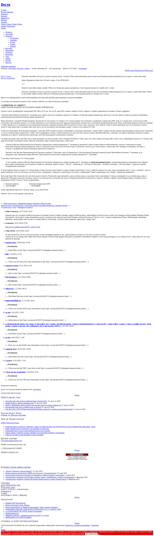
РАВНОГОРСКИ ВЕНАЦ (15, 503)
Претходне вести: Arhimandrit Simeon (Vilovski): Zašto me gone (27, 203)
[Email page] (139, 70)
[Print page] (148, 70)
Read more (93, 534)
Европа (13, 46)
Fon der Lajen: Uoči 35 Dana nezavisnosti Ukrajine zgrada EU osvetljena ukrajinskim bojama (38, 409)
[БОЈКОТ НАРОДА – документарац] (6, 491)
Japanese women (11, 266)
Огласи (8, 61)
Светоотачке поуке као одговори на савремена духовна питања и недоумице (34, 475)
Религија (8, 36)
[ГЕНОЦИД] (10, 485)
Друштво (8, 52)
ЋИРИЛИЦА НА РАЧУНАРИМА (18, 517)
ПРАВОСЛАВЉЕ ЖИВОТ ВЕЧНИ (17, 467)
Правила (4, 14)
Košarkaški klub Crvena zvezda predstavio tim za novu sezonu (27, 431)
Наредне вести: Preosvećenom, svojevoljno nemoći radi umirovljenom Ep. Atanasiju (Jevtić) (34, 205)
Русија (12, 42)
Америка (13, 40)
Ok (87, 534)
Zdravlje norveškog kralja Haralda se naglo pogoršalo (24, 435)
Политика (9, 54)
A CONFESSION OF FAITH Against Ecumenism (23, 511)
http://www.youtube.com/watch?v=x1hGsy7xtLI (22, 227)
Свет (7, 56)
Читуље (8, 63)
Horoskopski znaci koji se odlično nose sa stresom (23, 407)
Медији (4, 20)
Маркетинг (5, 18)
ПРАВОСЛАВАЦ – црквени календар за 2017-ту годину (27, 515)
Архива (4, 22)
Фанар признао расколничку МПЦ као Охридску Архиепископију (31, 473)
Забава (7, 58)
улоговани (37, 389)
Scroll (3, 530)
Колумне (8, 48)
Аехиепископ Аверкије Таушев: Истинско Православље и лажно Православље (35, 479)
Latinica (4, 26)
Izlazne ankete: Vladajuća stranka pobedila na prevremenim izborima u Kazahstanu (34, 433)
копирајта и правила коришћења (77, 525)
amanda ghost (10, 243)
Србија (12, 44)
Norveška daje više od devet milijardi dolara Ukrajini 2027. (26, 401)
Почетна (8, 32)
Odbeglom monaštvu (8, 66)
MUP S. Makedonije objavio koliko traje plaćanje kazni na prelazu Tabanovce (33, 405)
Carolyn (8, 360)
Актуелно (9, 34)
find (6, 254)
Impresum (95, 525)
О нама (3, 10)
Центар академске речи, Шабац (17, 505)
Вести (5, 4)
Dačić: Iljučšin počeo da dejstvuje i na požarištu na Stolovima (27, 429)
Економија (9, 50)
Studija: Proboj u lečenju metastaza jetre (19, 403)
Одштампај (82, 68)
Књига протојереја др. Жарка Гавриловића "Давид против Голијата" (31, 507)
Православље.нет (12, 513)
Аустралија (14, 38)
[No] (98, 534)
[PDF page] (129, 70)
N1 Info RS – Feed (13, 397)
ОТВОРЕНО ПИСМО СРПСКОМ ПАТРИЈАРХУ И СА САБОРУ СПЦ (33, 509)
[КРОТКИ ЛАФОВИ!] (11, 441)
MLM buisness (11, 277)
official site (9, 289)
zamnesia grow (11, 349)
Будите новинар (7, 12)
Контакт (4, 16)
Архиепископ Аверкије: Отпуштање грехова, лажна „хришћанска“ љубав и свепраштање (39, 477)
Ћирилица (11, 26)
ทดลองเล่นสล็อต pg (13, 301)
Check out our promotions (15, 372)
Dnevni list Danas (12, 423)
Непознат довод (9, 487)
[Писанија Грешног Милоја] (13, 415)
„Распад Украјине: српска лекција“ (18, 471)
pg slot (7, 312)
